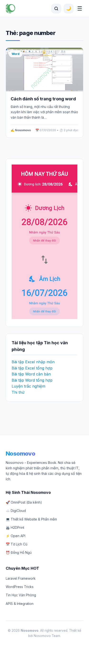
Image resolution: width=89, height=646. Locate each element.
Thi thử (18, 392)
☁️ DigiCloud (16, 511)
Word (15, 54)
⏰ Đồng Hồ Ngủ (19, 552)
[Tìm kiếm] (56, 8)
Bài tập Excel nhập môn (33, 361)
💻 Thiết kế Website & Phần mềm (31, 519)
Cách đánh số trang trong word (43, 98)
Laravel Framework (21, 578)
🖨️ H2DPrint (15, 527)
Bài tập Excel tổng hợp (32, 368)
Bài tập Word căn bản (31, 374)
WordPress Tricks (19, 587)
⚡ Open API (15, 536)
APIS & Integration (19, 604)
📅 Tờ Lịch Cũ (16, 544)
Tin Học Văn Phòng (21, 595)
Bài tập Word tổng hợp (32, 380)
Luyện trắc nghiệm (28, 386)
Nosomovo (20, 453)
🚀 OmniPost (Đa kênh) (24, 502)
